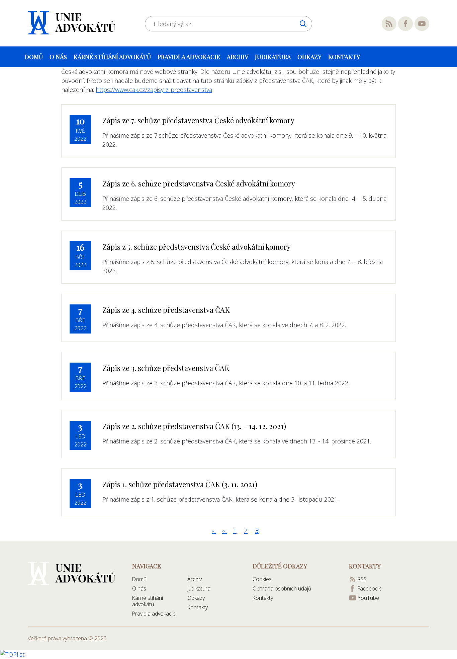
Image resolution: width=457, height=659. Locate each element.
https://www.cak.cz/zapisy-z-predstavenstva (154, 90)
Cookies (262, 579)
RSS (389, 23)
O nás (58, 57)
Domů (34, 57)
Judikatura (273, 57)
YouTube (422, 23)
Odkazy (309, 57)
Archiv (237, 57)
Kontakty (344, 57)
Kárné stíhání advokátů (112, 57)
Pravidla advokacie (189, 57)
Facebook (405, 23)
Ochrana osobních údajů (282, 588)
